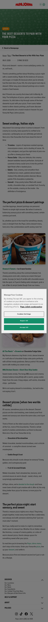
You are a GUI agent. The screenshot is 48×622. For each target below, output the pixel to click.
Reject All (24, 321)
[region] (24, 311)
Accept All (24, 327)
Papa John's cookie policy (31, 307)
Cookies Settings (24, 314)
